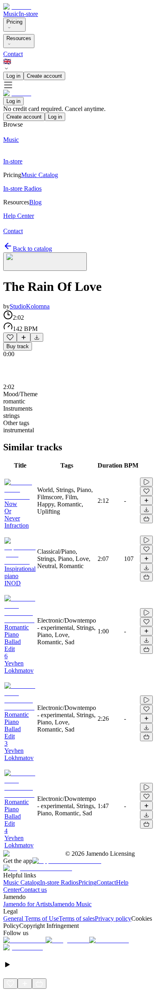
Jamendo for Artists (27, 904)
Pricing (14, 22)
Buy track (17, 346)
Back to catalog (32, 248)
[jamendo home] (17, 6)
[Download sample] (36, 337)
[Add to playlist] (23, 337)
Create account (44, 76)
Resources (18, 38)
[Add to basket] (146, 518)
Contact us (33, 889)
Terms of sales (77, 918)
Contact (13, 53)
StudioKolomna (30, 306)
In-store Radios (59, 882)
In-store (28, 13)
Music (11, 13)
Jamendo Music (72, 904)
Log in (13, 76)
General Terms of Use (31, 918)
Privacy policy (113, 918)
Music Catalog (21, 882)
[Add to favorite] (10, 337)
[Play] (45, 261)
